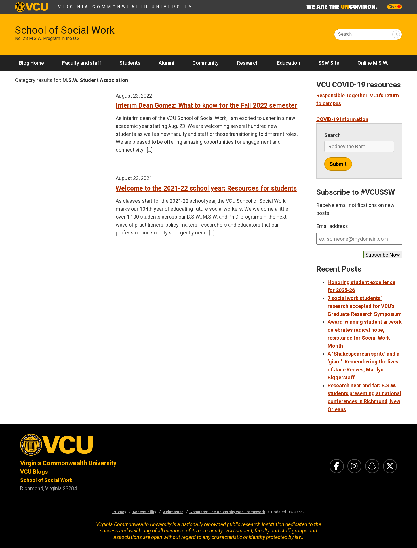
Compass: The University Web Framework (227, 511)
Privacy (119, 511)
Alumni (166, 63)
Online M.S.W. (372, 63)
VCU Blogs (34, 471)
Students (129, 63)
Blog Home (31, 63)
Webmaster (173, 511)
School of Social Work (65, 30)
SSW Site (328, 63)
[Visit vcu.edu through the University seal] (109, 446)
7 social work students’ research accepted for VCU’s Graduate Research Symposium (365, 306)
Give (392, 7)
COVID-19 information (342, 119)
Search (345, 34)
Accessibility (144, 511)
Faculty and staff (81, 63)
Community (205, 63)
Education (288, 63)
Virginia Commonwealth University (125, 7)
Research (248, 63)
